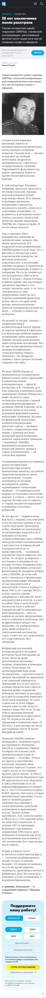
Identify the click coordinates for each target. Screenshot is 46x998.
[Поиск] (41, 4)
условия (18, 959)
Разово (32, 918)
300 (31, 936)
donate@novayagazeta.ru (14, 983)
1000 (31, 929)
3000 (12, 929)
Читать (38, 53)
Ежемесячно (14, 918)
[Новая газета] (4, 4)
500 (13, 936)
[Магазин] (35, 4)
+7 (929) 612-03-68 (12, 985)
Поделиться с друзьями (21, 972)
